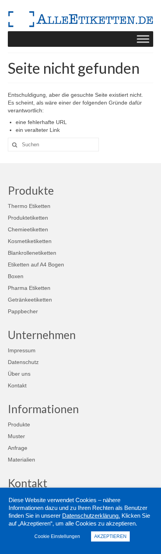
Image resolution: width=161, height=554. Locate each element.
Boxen (15, 276)
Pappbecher (23, 311)
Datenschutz (23, 362)
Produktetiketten (28, 218)
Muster (16, 436)
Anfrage (17, 448)
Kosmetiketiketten (30, 241)
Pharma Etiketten (29, 288)
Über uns (19, 374)
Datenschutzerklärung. (91, 516)
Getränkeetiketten (30, 300)
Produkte (19, 424)
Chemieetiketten (28, 229)
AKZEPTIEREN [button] (110, 536)
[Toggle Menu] (143, 39)
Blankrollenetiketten (32, 253)
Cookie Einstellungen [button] (57, 536)
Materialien (21, 459)
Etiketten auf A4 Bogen (36, 264)
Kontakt (17, 385)
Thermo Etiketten (29, 206)
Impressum (22, 350)
